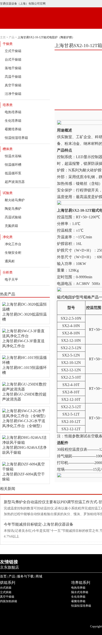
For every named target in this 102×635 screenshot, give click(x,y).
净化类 (8, 237)
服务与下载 (25, 576)
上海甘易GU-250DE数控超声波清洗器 (24, 396)
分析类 (8, 272)
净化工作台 (13, 244)
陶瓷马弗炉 (13, 208)
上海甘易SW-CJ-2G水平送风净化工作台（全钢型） (23, 423)
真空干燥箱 (13, 85)
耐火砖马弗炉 (15, 200)
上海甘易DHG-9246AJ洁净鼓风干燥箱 (24, 449)
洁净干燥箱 (13, 94)
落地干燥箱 (13, 68)
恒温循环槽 (13, 164)
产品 (11, 37)
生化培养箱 (13, 120)
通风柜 (10, 261)
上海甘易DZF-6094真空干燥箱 (23, 476)
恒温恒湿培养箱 (16, 138)
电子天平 (11, 279)
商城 (39, 576)
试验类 (8, 193)
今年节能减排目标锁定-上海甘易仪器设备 (38, 524)
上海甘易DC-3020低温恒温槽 (24, 316)
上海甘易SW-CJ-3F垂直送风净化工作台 (23, 343)
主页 (3, 37)
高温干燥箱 (13, 76)
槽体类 (8, 149)
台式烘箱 (5, 587)
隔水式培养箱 (79, 592)
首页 (3, 576)
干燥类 (8, 44)
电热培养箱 (13, 112)
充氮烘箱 (11, 226)
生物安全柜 (13, 252)
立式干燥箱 (13, 51)
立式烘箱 (5, 592)
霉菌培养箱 (13, 129)
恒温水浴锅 (13, 156)
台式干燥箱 (13, 59)
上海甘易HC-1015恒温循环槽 (24, 370)
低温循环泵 (13, 173)
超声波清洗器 (15, 182)
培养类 (8, 105)
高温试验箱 (13, 217)
